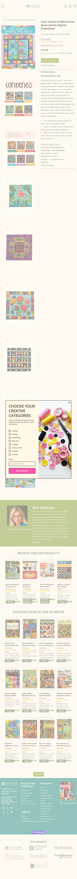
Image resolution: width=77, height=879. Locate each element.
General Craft (17, 448)
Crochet (15, 454)
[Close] (69, 402)
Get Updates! (22, 471)
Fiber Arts (15, 441)
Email (11, 459)
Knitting (15, 451)
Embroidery (16, 438)
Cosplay (15, 444)
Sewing (14, 434)
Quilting (15, 431)
